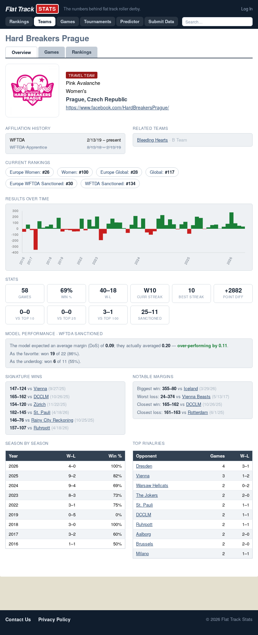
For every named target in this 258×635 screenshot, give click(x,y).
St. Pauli (42, 412)
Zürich (40, 404)
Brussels (144, 543)
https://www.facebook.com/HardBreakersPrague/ (117, 107)
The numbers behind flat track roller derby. (101, 9)
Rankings (19, 21)
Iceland (191, 388)
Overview (21, 52)
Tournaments (97, 21)
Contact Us (18, 619)
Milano (142, 553)
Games (67, 21)
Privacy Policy (54, 619)
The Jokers (147, 495)
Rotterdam (198, 412)
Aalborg (143, 534)
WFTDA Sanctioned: (110, 183)
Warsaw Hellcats (152, 485)
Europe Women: (29, 172)
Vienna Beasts (196, 396)
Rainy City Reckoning (52, 420)
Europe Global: (119, 172)
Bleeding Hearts (152, 140)
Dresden (144, 466)
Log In (247, 9)
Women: (74, 172)
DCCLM (41, 396)
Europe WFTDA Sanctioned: (41, 183)
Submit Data (161, 21)
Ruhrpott (42, 427)
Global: (162, 172)
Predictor (129, 21)
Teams (44, 21)
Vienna (40, 388)
